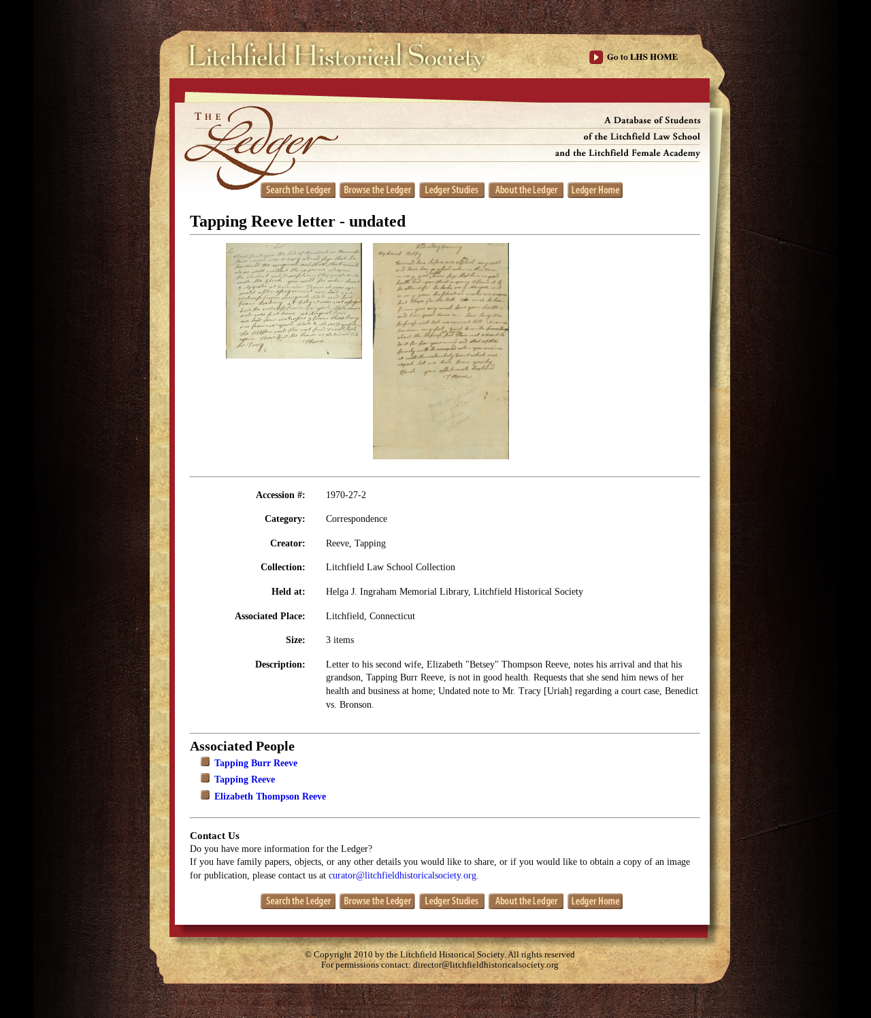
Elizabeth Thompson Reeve (270, 796)
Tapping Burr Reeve (255, 763)
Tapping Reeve (244, 779)
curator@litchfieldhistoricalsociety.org (402, 875)
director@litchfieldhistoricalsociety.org (486, 965)
